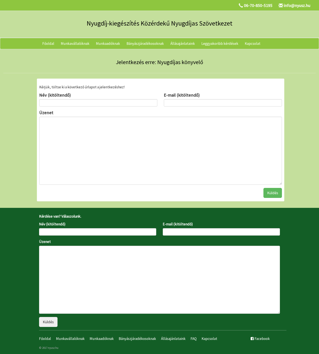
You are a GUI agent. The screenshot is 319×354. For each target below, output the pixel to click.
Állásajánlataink (182, 43)
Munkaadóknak (108, 43)
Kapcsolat (252, 43)
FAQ (194, 338)
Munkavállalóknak (75, 43)
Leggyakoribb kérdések (219, 43)
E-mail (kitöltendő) (182, 95)
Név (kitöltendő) (55, 95)
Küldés (272, 192)
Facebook (262, 338)
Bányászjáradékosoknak (145, 43)
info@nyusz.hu (297, 5)
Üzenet (46, 112)
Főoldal (48, 43)
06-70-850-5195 (258, 5)
